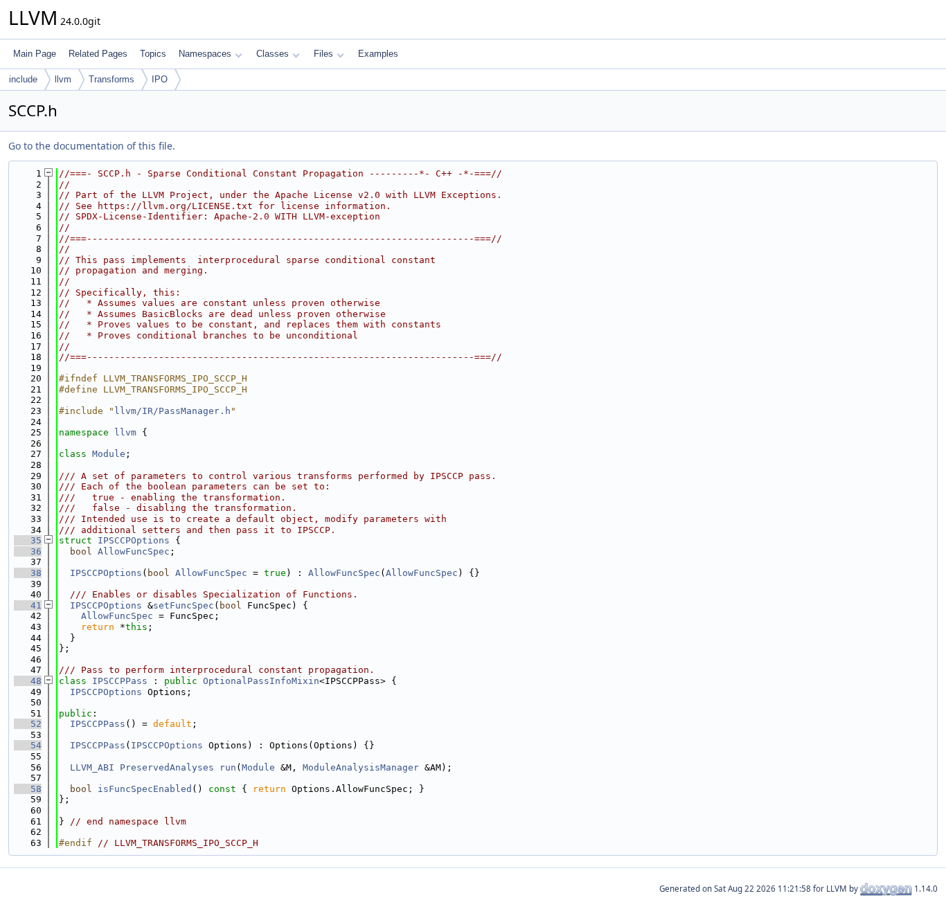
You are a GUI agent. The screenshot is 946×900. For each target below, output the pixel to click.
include (23, 79)
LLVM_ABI (92, 767)
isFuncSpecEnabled (145, 789)
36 (28, 551)
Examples (378, 53)
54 (28, 745)
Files (323, 53)
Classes (272, 53)
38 (28, 573)
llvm (63, 79)
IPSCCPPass (120, 681)
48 (28, 681)
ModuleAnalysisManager (361, 767)
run (228, 767)
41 (28, 605)
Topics (153, 53)
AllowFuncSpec (134, 551)
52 (28, 724)
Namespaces (205, 53)
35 (28, 540)
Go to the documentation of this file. (91, 145)
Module (108, 454)
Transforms (111, 79)
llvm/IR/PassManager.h (172, 411)
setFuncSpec (183, 605)
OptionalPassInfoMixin (261, 681)
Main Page (34, 53)
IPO (160, 79)
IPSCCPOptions (134, 540)
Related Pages (98, 53)
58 (28, 789)
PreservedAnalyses (167, 767)
